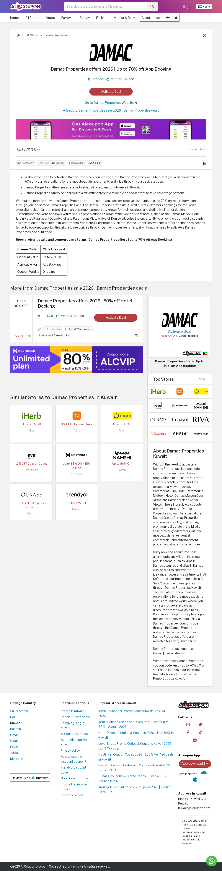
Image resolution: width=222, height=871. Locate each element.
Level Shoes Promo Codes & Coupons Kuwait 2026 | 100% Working (135, 746)
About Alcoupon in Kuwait (74, 742)
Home (14, 17)
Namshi (122, 470)
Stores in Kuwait (72, 711)
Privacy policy (70, 750)
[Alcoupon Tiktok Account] (200, 732)
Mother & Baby (124, 17)
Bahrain (15, 729)
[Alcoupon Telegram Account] (195, 740)
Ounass (31, 513)
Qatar (14, 741)
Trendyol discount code (73, 770)
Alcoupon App (152, 17)
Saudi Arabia (19, 711)
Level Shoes (31, 470)
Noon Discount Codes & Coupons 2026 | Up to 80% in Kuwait (136, 735)
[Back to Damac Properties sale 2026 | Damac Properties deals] (205, 35)
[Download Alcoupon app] (111, 129)
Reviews (67, 17)
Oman (14, 735)
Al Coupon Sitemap (74, 734)
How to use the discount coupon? (73, 759)
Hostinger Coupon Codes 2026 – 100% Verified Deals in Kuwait (136, 757)
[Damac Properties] (111, 52)
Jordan (15, 752)
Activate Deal (111, 91)
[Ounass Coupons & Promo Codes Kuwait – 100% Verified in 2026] (31, 494)
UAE (13, 717)
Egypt (14, 747)
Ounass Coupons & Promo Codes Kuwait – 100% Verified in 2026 (132, 778)
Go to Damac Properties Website (110, 103)
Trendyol (77, 509)
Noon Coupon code (74, 778)
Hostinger (76, 474)
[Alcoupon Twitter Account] (200, 724)
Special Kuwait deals (75, 717)
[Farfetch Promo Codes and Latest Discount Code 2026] (201, 433)
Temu (76, 430)
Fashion (101, 17)
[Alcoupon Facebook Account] (188, 732)
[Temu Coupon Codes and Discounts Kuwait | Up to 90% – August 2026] (77, 415)
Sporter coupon (72, 795)
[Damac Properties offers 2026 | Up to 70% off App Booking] (180, 327)
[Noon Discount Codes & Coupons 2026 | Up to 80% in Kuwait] (122, 415)
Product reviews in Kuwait (74, 787)
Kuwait (15, 723)
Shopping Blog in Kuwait (72, 725)
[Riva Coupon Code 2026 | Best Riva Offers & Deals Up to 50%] (201, 419)
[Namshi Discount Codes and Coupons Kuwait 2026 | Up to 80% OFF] (122, 455)
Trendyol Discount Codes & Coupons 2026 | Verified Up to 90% (134, 789)
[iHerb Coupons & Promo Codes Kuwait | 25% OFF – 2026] (31, 415)
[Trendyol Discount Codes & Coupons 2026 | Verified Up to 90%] (77, 494)
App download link (194, 763)
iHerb (31, 430)
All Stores (32, 17)
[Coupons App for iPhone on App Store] (176, 17)
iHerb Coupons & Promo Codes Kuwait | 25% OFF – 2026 (134, 713)
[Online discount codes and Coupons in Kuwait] (18, 35)
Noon (122, 430)
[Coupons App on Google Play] (168, 17)
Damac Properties (56, 35)
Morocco (16, 759)
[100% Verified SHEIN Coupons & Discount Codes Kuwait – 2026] (179, 433)
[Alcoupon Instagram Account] (188, 724)
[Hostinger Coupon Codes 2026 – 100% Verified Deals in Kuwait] (77, 455)
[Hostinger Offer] (76, 359)
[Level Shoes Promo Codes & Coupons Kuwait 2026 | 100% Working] (31, 455)
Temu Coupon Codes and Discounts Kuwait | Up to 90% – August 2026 (133, 724)
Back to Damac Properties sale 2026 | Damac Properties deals (112, 110)
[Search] (152, 6)
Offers (50, 17)
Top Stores (163, 379)
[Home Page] (25, 6)
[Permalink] (39, 329)
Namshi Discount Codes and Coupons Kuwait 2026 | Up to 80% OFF (134, 768)
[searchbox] (105, 6)
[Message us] (211, 861)
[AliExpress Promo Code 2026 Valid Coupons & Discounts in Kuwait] (158, 433)
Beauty (85, 17)
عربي (188, 6)
